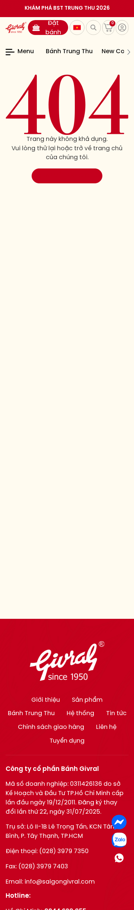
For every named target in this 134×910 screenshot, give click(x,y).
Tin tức (116, 713)
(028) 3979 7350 (64, 851)
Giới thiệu (45, 700)
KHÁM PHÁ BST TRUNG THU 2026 (67, 8)
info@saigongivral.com (60, 882)
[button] (41, 52)
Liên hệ (106, 727)
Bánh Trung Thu (69, 51)
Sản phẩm (87, 700)
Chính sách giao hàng (51, 727)
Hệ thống (80, 713)
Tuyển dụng (67, 741)
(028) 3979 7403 (43, 867)
